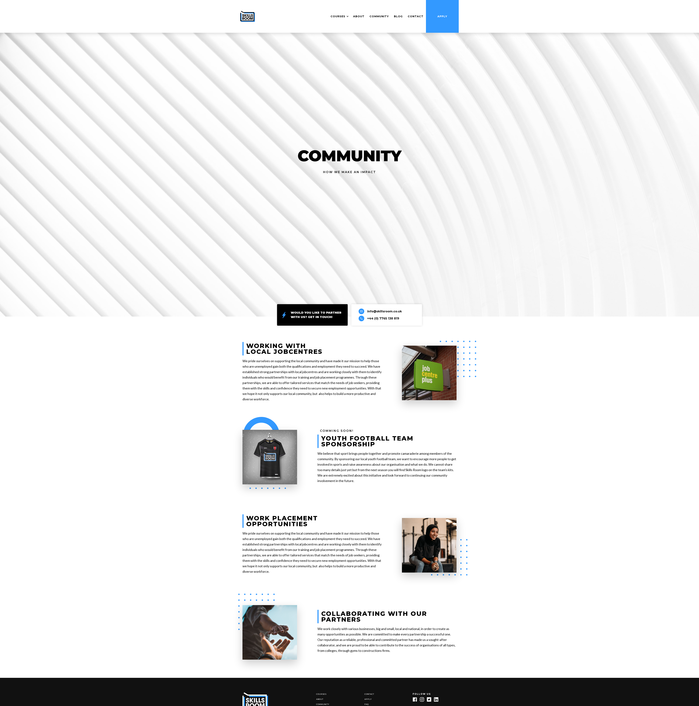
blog (398, 16)
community (379, 16)
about (319, 699)
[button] (339, 16)
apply (368, 699)
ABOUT (358, 16)
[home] (247, 16)
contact (415, 16)
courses (321, 694)
